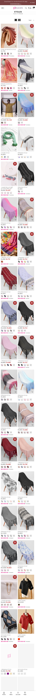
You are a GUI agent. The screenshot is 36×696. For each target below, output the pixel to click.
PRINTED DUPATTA (6, 84)
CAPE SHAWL (22, 601)
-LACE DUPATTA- (6, 118)
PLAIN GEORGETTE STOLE (8, 49)
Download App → (15, 3)
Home (15, 13)
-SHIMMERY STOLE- (23, 258)
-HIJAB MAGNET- (6, 601)
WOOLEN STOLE (5, 635)
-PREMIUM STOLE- (23, 49)
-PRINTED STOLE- (6, 258)
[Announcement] (15, 2)
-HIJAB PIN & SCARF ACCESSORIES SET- (7, 188)
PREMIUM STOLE (22, 84)
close (33, 2)
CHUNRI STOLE (5, 153)
